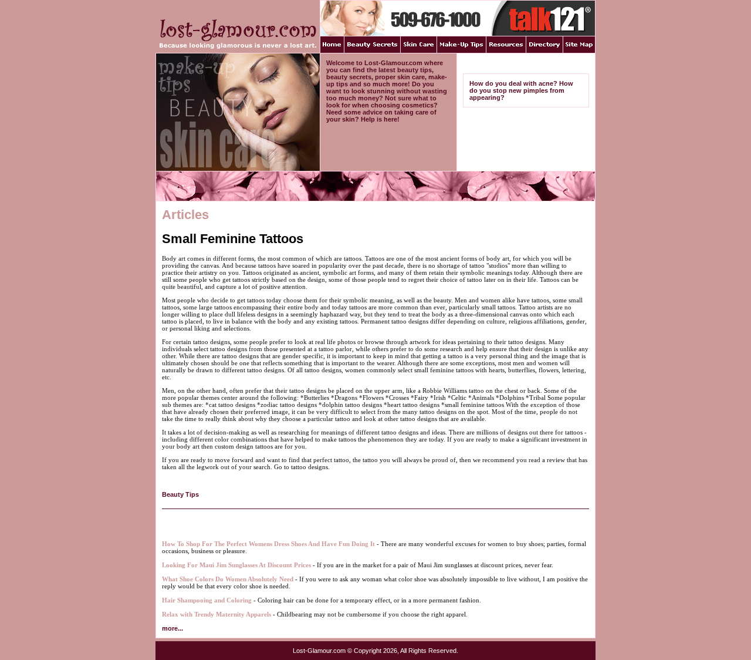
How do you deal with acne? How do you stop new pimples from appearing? (521, 90)
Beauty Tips (180, 494)
